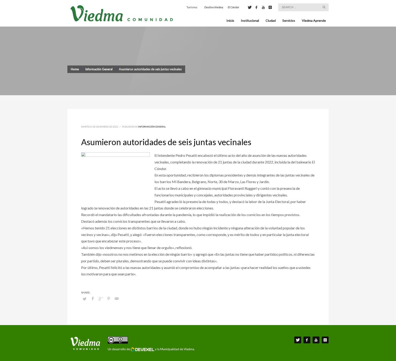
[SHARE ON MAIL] (116, 298)
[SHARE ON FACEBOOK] (92, 298)
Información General (152, 126)
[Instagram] (270, 7)
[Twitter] (249, 7)
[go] (324, 7)
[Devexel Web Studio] (142, 349)
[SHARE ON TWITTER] (84, 298)
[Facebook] (256, 7)
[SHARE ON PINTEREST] (108, 298)
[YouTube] (263, 7)
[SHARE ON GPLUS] (100, 298)
